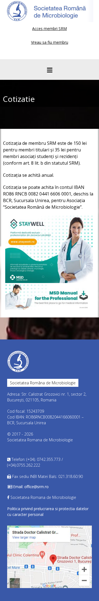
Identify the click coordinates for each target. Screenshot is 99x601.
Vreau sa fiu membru (49, 42)
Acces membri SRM (49, 28)
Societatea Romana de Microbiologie (43, 497)
